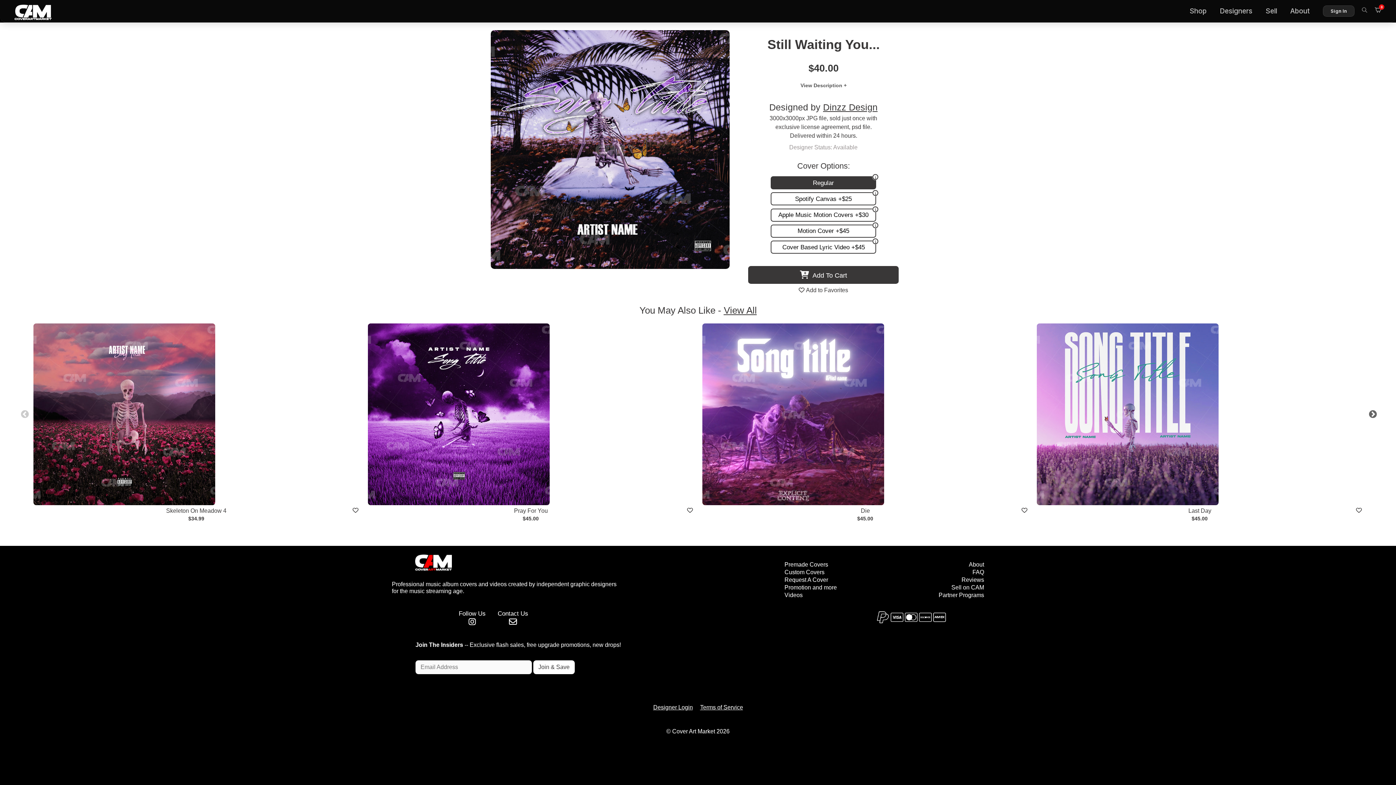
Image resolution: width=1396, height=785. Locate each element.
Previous (24, 413)
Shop (1198, 11)
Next (1372, 413)
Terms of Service (721, 707)
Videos (794, 595)
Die (865, 511)
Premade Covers (806, 564)
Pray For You (531, 511)
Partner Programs (961, 595)
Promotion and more (811, 587)
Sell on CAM (967, 587)
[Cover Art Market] (27, 11)
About (1300, 11)
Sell (1271, 11)
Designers (1236, 11)
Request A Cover (806, 580)
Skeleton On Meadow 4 (196, 511)
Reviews (973, 580)
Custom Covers (805, 572)
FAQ (978, 572)
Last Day (1199, 511)
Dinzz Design (850, 107)
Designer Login (673, 707)
